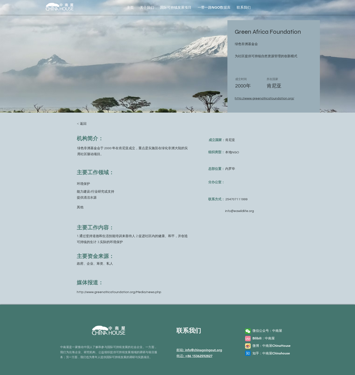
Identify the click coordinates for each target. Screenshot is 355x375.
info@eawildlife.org (239, 211)
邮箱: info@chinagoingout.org (199, 350)
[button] (147, 7)
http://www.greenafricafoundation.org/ (264, 98)
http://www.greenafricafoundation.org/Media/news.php (119, 292)
